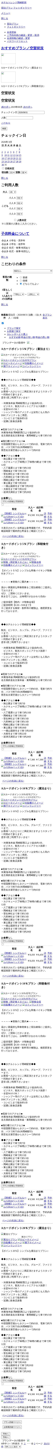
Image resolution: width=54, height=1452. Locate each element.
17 (5, 158)
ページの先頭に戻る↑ (13, 536)
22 (20, 158)
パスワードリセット (17, 41)
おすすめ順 (15, 337)
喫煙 (24, 280)
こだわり (5, 123)
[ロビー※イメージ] (11, 363)
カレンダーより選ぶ (17, 334)
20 (14, 158)
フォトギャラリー (22, 8)
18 (8, 158)
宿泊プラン (7, 8)
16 (3, 158)
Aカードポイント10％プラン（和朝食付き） (25, 985)
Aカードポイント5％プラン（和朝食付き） (24, 545)
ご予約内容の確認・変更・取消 (23, 35)
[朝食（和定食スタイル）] (15, 562)
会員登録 (11, 32)
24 (5, 161)
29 (20, 161)
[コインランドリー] (30, 366)
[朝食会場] (35, 562)
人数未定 (21, 220)
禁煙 (24, 277)
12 (11, 155)
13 (14, 155)
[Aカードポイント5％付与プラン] (18, 360)
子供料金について (15, 233)
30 (3, 164)
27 (14, 161)
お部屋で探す (14, 331)
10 (5, 155)
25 (8, 161)
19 (11, 158)
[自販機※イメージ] (32, 363)
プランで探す (14, 328)
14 (17, 155)
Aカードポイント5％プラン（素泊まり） (26, 348)
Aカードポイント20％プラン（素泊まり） (27, 1228)
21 (17, 158)
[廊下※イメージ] (10, 366)
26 (11, 161)
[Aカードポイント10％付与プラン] (19, 800)
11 (8, 155)
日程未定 (9, 168)
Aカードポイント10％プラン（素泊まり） (27, 788)
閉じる (4, 18)
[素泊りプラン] (9, 1239)
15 (20, 155)
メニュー (5, 13)
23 (3, 161)
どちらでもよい (30, 284)
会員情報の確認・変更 (18, 38)
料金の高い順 (42, 337)
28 (17, 161)
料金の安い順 (28, 337)
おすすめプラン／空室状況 (22, 48)
